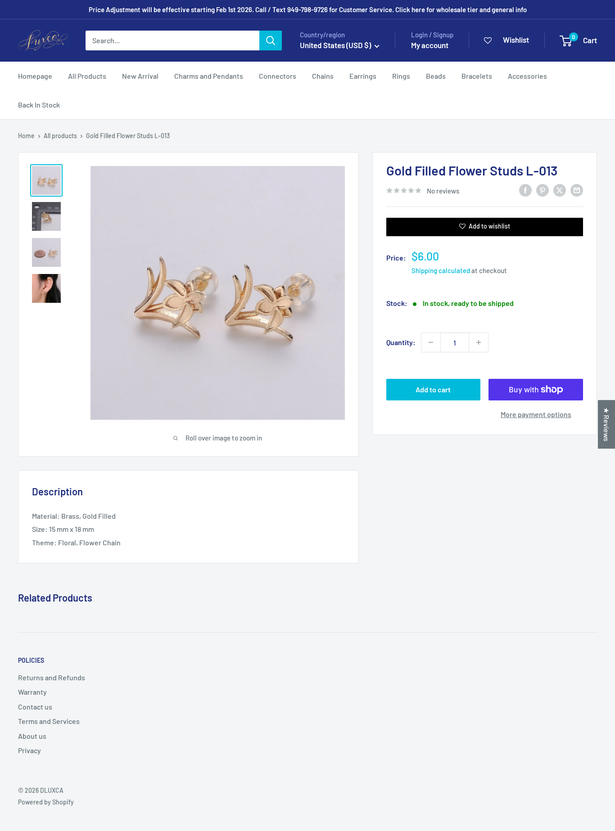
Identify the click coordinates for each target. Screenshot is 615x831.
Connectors (277, 76)
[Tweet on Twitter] (559, 190)
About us (32, 736)
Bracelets (476, 76)
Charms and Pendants (208, 76)
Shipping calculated (441, 270)
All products (60, 135)
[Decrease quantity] (430, 342)
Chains (323, 76)
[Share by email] (576, 190)
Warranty (32, 691)
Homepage (35, 76)
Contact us (35, 706)
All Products (87, 76)
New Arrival (140, 76)
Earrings (362, 76)
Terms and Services (49, 721)
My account (429, 44)
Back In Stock (39, 104)
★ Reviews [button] (606, 424)
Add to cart (433, 389)
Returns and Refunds (51, 677)
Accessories (527, 76)
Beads (436, 76)
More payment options (536, 414)
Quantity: (401, 342)
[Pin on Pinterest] (542, 190)
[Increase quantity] (478, 342)
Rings (401, 76)
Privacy (29, 750)
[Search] (270, 40)
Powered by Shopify (46, 802)
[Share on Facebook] (525, 190)
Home (26, 135)
